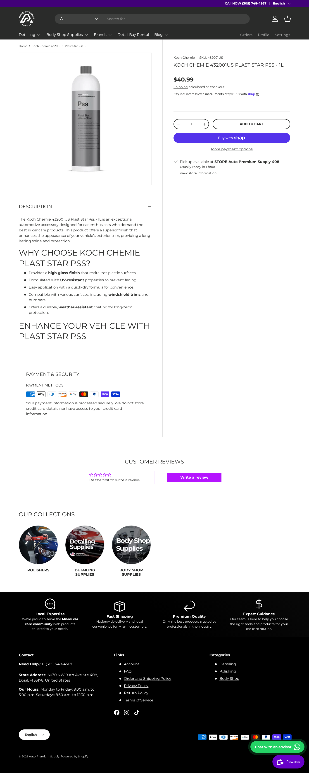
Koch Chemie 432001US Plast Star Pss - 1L (59, 46)
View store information (198, 173)
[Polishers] (38, 545)
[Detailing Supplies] (84, 545)
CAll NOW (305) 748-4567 (245, 3)
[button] (287, 19)
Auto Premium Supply (44, 756)
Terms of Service (138, 700)
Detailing (27, 35)
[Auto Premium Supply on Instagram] (127, 712)
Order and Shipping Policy (147, 678)
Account (131, 664)
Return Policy (136, 693)
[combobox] (152, 19)
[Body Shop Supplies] (131, 545)
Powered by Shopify (74, 756)
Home (23, 46)
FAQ (127, 671)
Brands (100, 35)
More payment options (232, 149)
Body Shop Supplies (64, 35)
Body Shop (229, 678)
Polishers (38, 570)
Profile (263, 35)
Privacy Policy (136, 686)
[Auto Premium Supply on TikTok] (137, 712)
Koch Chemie (184, 58)
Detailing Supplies (85, 572)
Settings (282, 35)
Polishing (227, 671)
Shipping (181, 87)
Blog (158, 35)
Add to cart (251, 124)
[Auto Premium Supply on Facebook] (117, 712)
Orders (246, 35)
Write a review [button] (194, 477)
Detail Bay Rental (133, 35)
